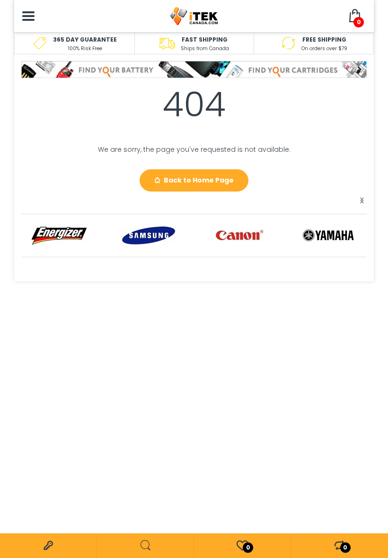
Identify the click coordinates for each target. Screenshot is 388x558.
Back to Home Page (199, 180)
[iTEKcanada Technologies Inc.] (194, 15)
